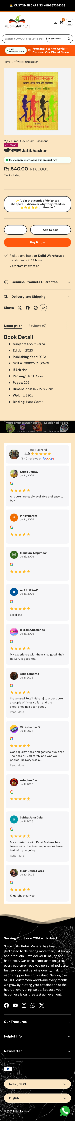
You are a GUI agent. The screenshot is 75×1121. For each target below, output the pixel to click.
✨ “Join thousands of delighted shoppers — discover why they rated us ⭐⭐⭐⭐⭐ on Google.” (38, 204)
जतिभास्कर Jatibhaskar (26, 61)
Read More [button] (17, 712)
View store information (24, 266)
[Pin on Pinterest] (36, 308)
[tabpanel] (37, 368)
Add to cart (50, 230)
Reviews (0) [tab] (37, 326)
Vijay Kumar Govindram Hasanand (26, 141)
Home (7, 61)
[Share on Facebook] (28, 308)
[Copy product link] (43, 307)
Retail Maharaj (21, 1111)
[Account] (55, 22)
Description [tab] (13, 326)
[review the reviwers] (11, 484)
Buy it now (37, 242)
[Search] (69, 39)
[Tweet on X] (20, 308)
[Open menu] (69, 22)
